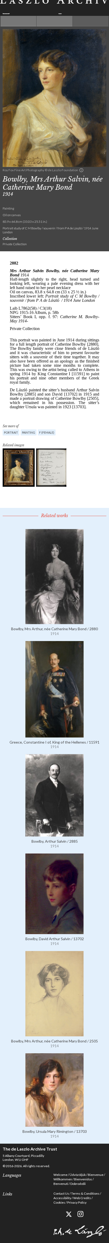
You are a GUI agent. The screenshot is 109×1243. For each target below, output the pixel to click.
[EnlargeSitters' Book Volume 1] (51, 467)
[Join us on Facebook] (56, 1214)
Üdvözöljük (78, 1175)
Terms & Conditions (85, 1193)
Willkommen (62, 1179)
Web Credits (82, 1198)
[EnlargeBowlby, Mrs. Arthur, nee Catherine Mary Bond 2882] (19, 467)
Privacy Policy (77, 1202)
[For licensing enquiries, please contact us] (81, 170)
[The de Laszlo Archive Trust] (54, 7)
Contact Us (61, 1193)
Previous (18, 21)
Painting (28, 432)
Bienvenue (95, 1175)
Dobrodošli (78, 1184)
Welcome (60, 1175)
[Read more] (54, 622)
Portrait (11, 432)
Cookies (59, 1202)
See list (54, 21)
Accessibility (62, 1198)
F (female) (46, 432)
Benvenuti (60, 1184)
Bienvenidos (83, 1179)
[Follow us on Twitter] (68, 1214)
